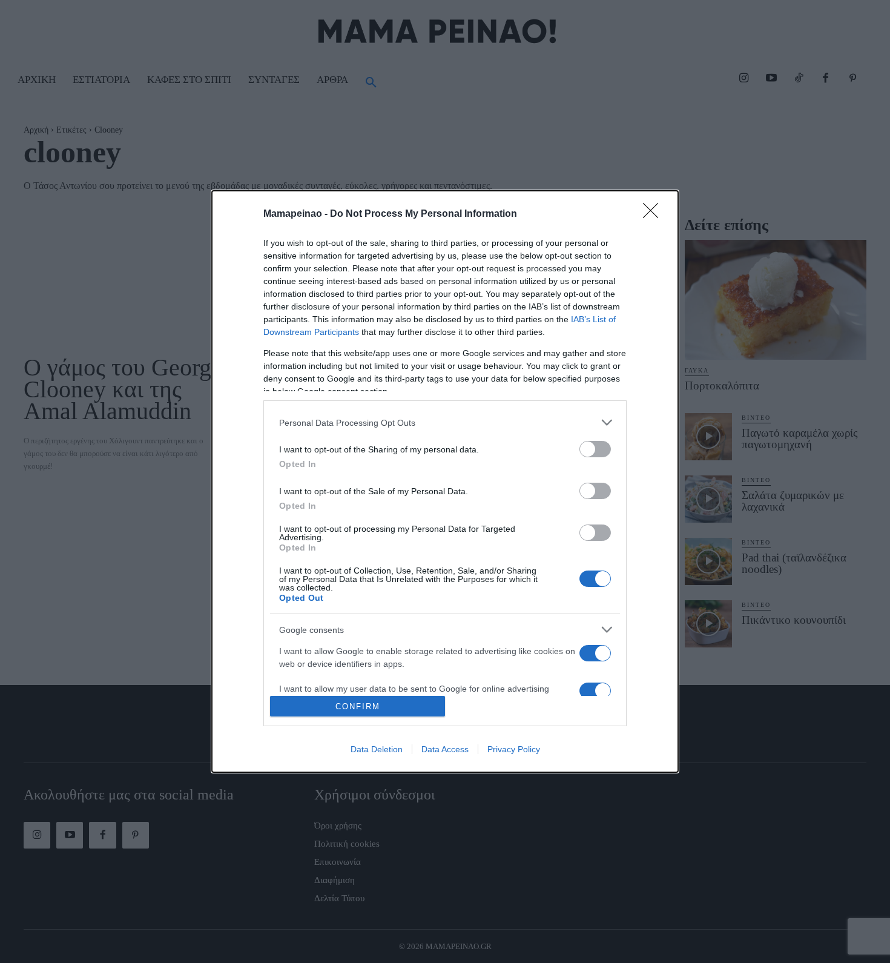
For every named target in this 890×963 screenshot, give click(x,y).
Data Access (445, 749)
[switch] (595, 449)
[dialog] (445, 481)
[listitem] (445, 422)
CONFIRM (357, 706)
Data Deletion (377, 749)
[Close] (654, 214)
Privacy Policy (513, 749)
